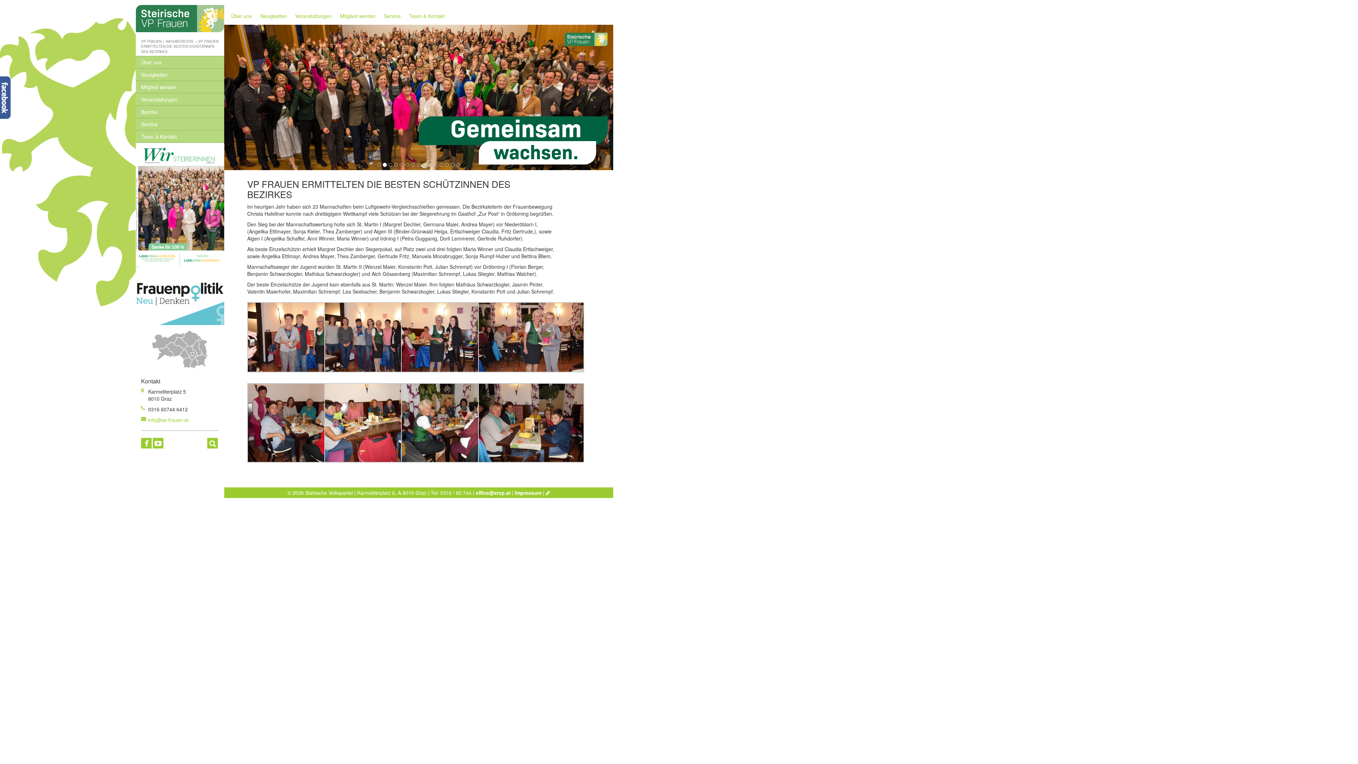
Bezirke (149, 111)
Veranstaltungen (159, 99)
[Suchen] (212, 443)
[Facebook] (146, 443)
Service (149, 124)
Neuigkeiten (154, 74)
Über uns (151, 62)
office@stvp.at (493, 492)
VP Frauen (151, 41)
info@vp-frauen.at (168, 419)
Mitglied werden (158, 87)
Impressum (528, 492)
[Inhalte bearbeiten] (548, 492)
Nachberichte (180, 41)
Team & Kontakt (159, 136)
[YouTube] (158, 443)
